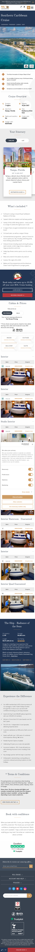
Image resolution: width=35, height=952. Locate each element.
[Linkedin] (21, 888)
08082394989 (9, 340)
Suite (26, 347)
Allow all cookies (17, 497)
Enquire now (29, 366)
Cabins (18, 24)
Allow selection (17, 502)
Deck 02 (8, 366)
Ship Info (5, 660)
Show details (26, 492)
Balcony (9, 347)
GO (31, 866)
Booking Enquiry (17, 295)
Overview (4, 24)
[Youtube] (17, 888)
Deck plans (14, 660)
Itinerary (12, 24)
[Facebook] (9, 888)
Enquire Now (20, 950)
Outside (26, 339)
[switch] (30, 474)
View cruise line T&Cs (9, 802)
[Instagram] (25, 888)
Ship (23, 24)
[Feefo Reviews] (17, 928)
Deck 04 (8, 431)
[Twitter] (13, 888)
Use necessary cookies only (17, 506)
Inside (9, 339)
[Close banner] (32, 444)
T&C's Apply (24, 3)
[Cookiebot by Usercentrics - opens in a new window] (22, 444)
